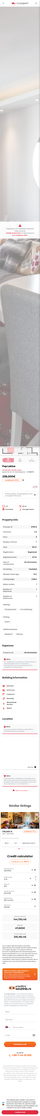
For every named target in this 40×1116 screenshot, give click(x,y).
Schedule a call (20, 1044)
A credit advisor (10, 994)
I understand (20, 1112)
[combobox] (24, 1027)
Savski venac (16, 470)
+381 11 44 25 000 (21, 1055)
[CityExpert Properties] (20, 3)
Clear (32, 870)
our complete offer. (20, 235)
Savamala (6, 470)
